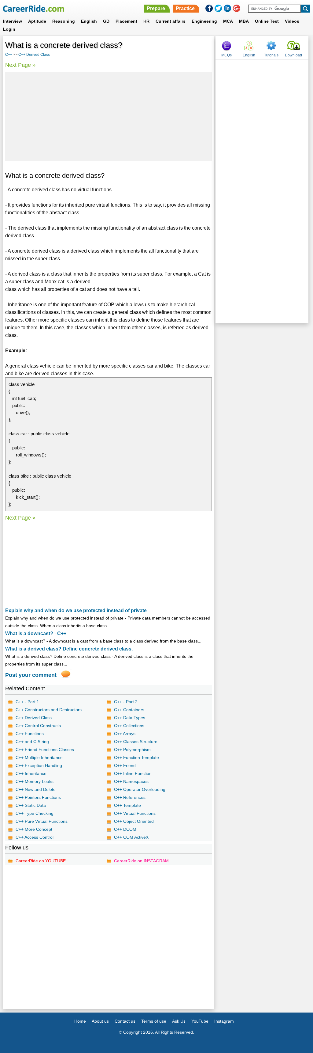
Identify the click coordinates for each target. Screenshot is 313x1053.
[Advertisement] (108, 117)
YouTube (199, 1021)
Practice (185, 8)
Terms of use (153, 1021)
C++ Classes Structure (135, 741)
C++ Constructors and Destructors (49, 709)
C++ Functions (30, 733)
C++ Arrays (124, 733)
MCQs (226, 55)
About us (100, 1021)
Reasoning (63, 21)
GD (106, 21)
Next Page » (20, 65)
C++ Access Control (34, 837)
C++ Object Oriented (134, 821)
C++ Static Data (31, 805)
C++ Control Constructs (38, 725)
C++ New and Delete (36, 789)
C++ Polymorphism (132, 749)
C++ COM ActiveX (131, 837)
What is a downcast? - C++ (35, 633)
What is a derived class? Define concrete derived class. (69, 648)
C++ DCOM (125, 829)
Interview (12, 21)
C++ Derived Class (34, 54)
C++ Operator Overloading (139, 789)
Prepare (156, 8)
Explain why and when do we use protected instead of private (76, 610)
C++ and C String (32, 741)
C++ (8, 54)
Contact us (125, 1021)
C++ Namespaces (131, 781)
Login (9, 29)
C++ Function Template (136, 757)
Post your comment (31, 675)
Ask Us (179, 1021)
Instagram (224, 1021)
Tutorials (271, 55)
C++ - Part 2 (126, 701)
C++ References (129, 797)
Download (293, 55)
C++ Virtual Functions (135, 813)
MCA (228, 21)
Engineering (204, 21)
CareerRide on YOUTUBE (41, 860)
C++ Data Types (129, 717)
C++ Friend (125, 765)
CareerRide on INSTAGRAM (141, 860)
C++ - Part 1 (27, 701)
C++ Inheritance (31, 773)
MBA (244, 21)
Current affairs (171, 21)
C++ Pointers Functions (38, 797)
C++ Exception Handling (39, 765)
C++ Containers (129, 709)
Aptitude (37, 21)
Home (80, 1021)
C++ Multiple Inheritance (39, 757)
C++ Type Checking (34, 813)
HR (146, 21)
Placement (126, 21)
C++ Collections (129, 725)
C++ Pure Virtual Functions (42, 821)
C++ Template (127, 805)
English (89, 21)
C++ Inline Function (133, 773)
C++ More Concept (34, 829)
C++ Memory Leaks (34, 781)
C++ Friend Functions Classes (45, 749)
